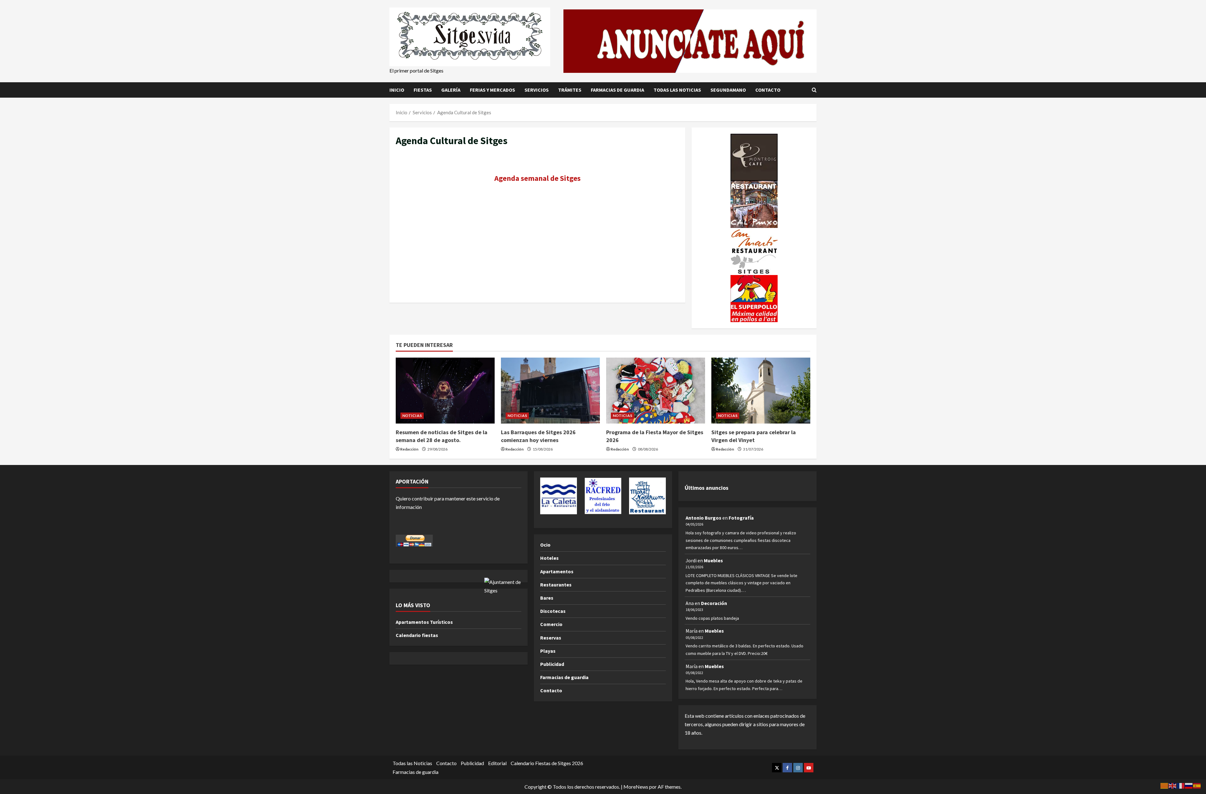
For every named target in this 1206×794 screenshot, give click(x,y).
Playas (548, 651)
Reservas (550, 638)
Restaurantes (556, 584)
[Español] (1197, 785)
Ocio (545, 545)
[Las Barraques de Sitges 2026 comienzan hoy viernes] (550, 391)
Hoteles (549, 558)
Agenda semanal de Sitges (537, 178)
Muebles (713, 560)
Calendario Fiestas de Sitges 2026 (547, 763)
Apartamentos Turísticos (424, 622)
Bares (546, 598)
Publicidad (552, 664)
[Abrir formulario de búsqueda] (814, 90)
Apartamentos (556, 571)
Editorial (497, 763)
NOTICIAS (412, 415)
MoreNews (635, 787)
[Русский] (1189, 785)
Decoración (714, 603)
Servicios (536, 90)
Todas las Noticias (677, 90)
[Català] (1164, 785)
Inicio (396, 90)
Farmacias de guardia (617, 90)
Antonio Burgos (703, 518)
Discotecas (553, 611)
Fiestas (423, 90)
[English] (1173, 785)
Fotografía (741, 518)
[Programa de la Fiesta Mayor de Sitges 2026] (655, 391)
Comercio (551, 624)
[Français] (1181, 785)
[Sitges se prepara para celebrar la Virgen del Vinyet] (760, 391)
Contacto (767, 90)
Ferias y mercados (492, 90)
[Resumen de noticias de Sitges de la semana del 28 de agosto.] (445, 391)
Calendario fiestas (417, 635)
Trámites (569, 90)
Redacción (409, 449)
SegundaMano (728, 90)
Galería (450, 90)
